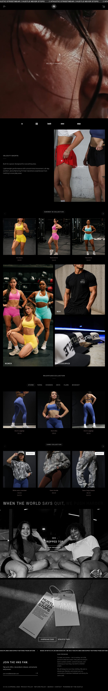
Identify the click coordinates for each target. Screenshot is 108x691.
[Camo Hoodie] (54, 469)
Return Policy (40, 687)
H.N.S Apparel (10, 687)
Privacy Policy (27, 687)
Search (50, 687)
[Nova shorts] (54, 236)
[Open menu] (6, 6)
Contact (58, 687)
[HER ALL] (28, 315)
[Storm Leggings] (19, 409)
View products (54, 547)
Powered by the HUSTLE (73, 687)
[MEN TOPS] (80, 289)
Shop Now (79, 167)
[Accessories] (80, 341)
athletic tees (64, 639)
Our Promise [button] (62, 654)
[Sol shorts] (19, 236)
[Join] (36, 673)
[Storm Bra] (54, 409)
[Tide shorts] (88, 236)
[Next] (103, 214)
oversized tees (47, 639)
